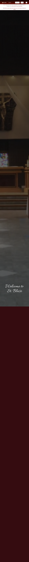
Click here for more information (17, 6)
